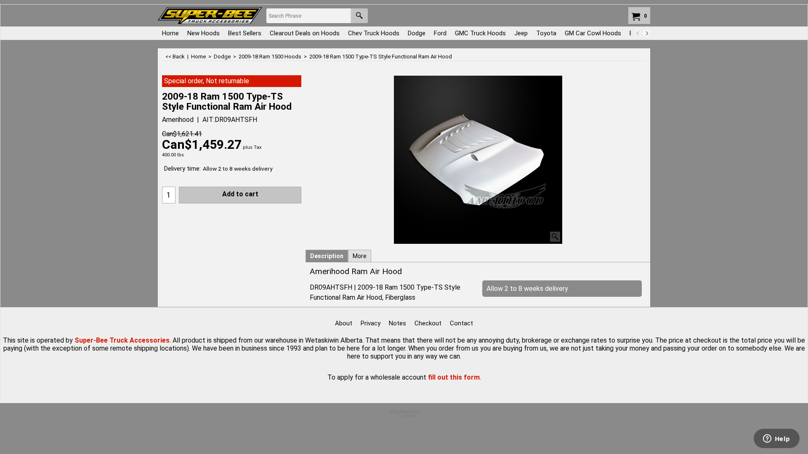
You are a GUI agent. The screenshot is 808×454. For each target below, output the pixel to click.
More (360, 256)
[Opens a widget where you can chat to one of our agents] (776, 439)
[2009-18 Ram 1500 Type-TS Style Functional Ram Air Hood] (478, 160)
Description (326, 256)
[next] (646, 33)
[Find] (359, 15)
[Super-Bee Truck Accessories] (210, 15)
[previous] (638, 33)
